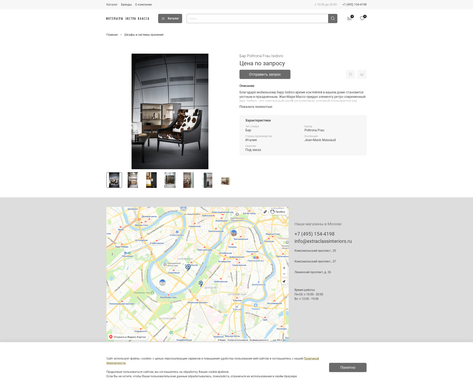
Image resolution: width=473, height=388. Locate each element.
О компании (143, 4)
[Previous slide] (112, 111)
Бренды (126, 4)
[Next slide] (227, 111)
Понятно (347, 367)
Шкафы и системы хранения (144, 34)
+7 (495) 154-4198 (354, 4)
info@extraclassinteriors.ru (323, 241)
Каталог (112, 4)
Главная (112, 34)
